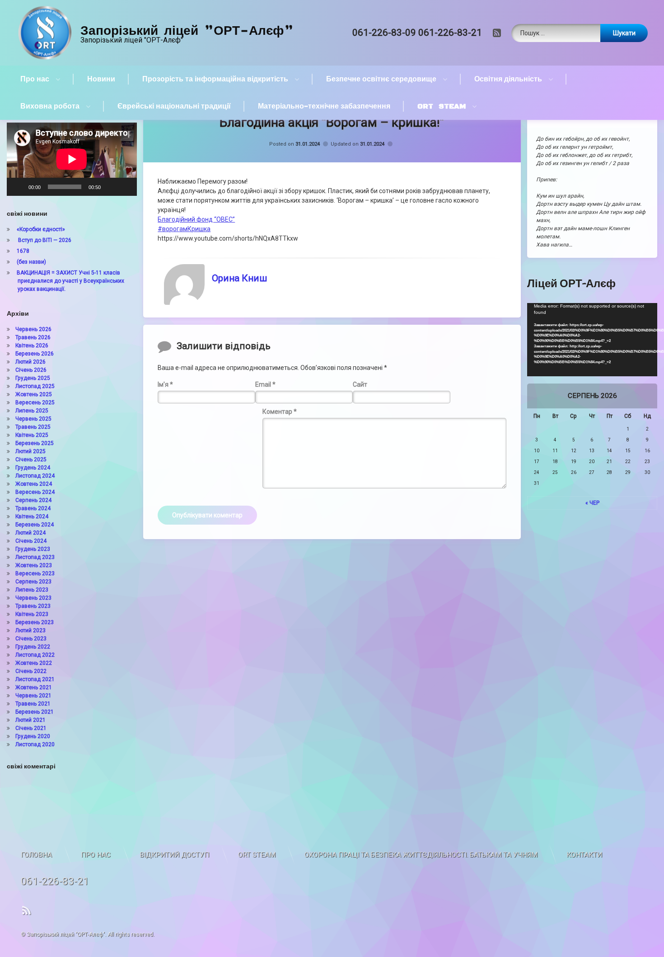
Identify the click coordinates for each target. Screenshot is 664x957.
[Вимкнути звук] (110, 186)
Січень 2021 (31, 728)
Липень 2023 (31, 590)
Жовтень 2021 (33, 687)
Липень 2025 (31, 410)
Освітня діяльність (508, 79)
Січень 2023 (31, 638)
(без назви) (31, 262)
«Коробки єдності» (41, 229)
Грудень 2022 (32, 647)
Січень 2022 (31, 671)
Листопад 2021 (35, 679)
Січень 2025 (31, 459)
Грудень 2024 (32, 467)
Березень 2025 (34, 443)
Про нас (34, 79)
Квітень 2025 (31, 435)
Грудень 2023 (32, 549)
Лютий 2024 (30, 533)
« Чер (592, 503)
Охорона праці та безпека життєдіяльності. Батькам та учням (421, 855)
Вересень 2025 (35, 402)
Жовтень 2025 (33, 394)
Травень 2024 (33, 508)
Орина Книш (239, 278)
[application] (72, 159)
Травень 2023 (33, 606)
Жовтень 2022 (33, 663)
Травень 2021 (33, 704)
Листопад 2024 (35, 476)
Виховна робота (49, 106)
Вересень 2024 (35, 492)
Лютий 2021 (30, 720)
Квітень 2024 (31, 516)
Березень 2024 (34, 524)
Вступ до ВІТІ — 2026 (44, 240)
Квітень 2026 (31, 345)
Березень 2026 (34, 354)
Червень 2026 (33, 329)
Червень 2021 (33, 695)
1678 (23, 251)
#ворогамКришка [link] (184, 228)
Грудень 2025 (32, 378)
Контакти (584, 855)
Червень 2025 (33, 419)
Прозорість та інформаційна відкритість (215, 79)
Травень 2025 (33, 427)
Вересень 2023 (35, 573)
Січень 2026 (31, 370)
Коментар (279, 411)
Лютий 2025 (30, 451)
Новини (101, 79)
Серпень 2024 (33, 500)
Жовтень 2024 (33, 484)
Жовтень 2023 (33, 565)
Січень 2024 (31, 541)
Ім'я (165, 384)
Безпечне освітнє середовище (381, 79)
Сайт (360, 384)
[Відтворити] (18, 186)
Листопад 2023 (35, 557)
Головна (36, 855)
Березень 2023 (34, 622)
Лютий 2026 (30, 362)
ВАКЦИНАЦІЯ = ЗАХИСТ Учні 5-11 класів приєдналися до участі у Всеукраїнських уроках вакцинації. (70, 281)
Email (265, 384)
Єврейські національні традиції (174, 106)
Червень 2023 (33, 598)
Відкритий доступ (174, 855)
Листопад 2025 (35, 386)
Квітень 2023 (31, 614)
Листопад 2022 (35, 655)
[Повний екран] (125, 186)
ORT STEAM (441, 106)
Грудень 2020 (32, 736)
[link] (196, 219)
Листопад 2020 (35, 744)
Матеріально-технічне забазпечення (324, 106)
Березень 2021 (34, 712)
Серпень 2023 (33, 581)
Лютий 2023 (30, 630)
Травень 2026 (33, 337)
